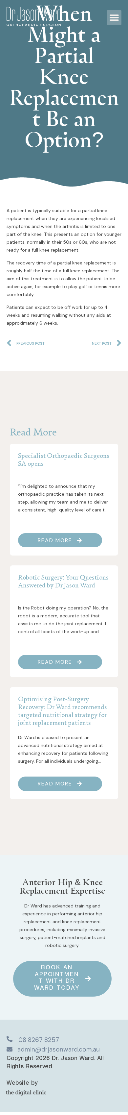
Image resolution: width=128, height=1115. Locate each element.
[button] (114, 17)
